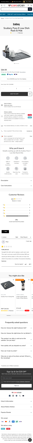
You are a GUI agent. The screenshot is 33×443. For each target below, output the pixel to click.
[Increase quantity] (25, 89)
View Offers (27, 1)
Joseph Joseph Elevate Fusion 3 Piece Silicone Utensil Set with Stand (21, 297)
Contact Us (29, 131)
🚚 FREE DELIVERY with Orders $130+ (19, 1)
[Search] (30, 9)
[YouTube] (23, 396)
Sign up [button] (16, 385)
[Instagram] (13, 396)
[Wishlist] (4, 5)
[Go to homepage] (16, 5)
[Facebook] (10, 396)
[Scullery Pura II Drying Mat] (7, 285)
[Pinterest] (16, 396)
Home (2, 18)
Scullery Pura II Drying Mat (7, 296)
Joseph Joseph (20, 294)
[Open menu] (1, 5)
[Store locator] (28, 5)
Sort (17, 237)
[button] (30, 94)
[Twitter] (20, 396)
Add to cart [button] (14, 94)
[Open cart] (31, 5)
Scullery (3, 294)
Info (31, 125)
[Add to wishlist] (13, 280)
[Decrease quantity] (7, 88)
